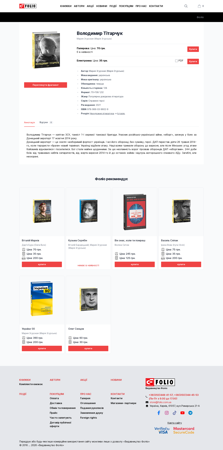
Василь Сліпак (169, 240)
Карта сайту (174, 422)
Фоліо (200, 17)
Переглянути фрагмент (46, 85)
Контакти (156, 6)
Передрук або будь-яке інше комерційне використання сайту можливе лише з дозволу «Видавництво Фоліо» (84, 441)
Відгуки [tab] (46, 122)
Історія (121, 113)
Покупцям (126, 6)
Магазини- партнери (123, 403)
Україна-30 (28, 328)
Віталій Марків (30, 240)
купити (42, 264)
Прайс (53, 412)
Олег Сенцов (76, 328)
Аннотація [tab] (29, 122)
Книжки (65, 6)
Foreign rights (88, 417)
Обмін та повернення (63, 407)
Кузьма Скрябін (77, 240)
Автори (79, 6)
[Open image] (45, 55)
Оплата (54, 398)
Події (113, 6)
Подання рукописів (92, 407)
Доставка (56, 403)
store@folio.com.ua (160, 402)
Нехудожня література (102, 113)
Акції (90, 6)
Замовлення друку (91, 412)
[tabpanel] (111, 142)
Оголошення (88, 403)
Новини (101, 6)
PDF (180, 60)
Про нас (141, 6)
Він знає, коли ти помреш (130, 240)
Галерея (85, 398)
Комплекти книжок (31, 384)
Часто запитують (61, 417)
